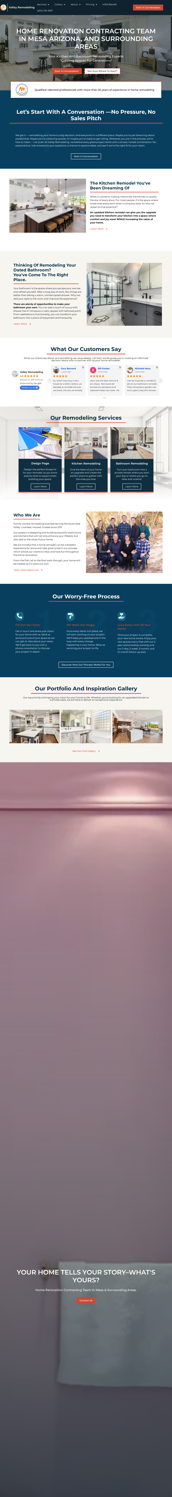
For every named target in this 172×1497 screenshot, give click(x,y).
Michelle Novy (143, 368)
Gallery (58, 4)
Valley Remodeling (31, 372)
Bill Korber (104, 368)
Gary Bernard (68, 368)
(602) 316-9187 (45, 10)
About (74, 4)
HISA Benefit (110, 4)
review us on (28, 387)
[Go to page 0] (104, 397)
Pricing (90, 4)
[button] (40, 486)
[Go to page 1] (106, 397)
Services (41, 4)
